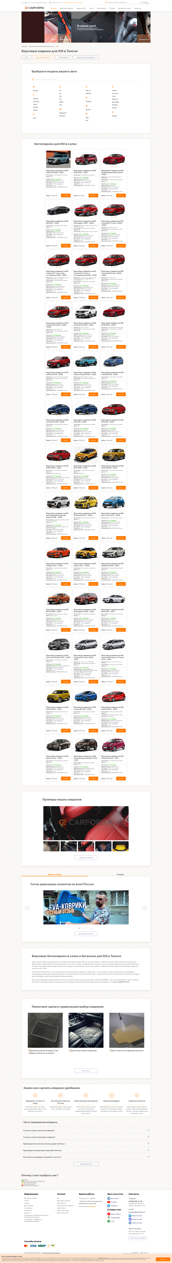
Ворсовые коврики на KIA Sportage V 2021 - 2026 (85, 222)
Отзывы (112, 8)
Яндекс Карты (116, 1214)
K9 (60, 99)
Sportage (115, 102)
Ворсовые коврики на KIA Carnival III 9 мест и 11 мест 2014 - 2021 (112, 657)
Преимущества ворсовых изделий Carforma (42, 1150)
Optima (88, 93)
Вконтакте (115, 1198)
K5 (60, 93)
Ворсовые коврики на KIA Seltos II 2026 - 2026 (57, 171)
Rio (87, 120)
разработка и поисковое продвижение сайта (131, 1253)
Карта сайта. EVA (62, 1213)
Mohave (62, 116)
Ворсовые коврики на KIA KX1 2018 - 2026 (85, 467)
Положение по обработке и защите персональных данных (36, 1216)
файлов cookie (103, 1258)
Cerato (35, 107)
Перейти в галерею (86, 857)
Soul (114, 96)
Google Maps (115, 1217)
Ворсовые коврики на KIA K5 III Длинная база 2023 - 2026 (112, 172)
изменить (60, 184)
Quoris (88, 109)
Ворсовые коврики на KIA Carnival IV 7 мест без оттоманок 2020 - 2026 (57, 273)
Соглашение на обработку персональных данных (33, 1220)
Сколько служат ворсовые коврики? (39, 1137)
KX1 (60, 105)
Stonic (114, 108)
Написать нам (137, 1215)
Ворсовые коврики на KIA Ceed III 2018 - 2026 (112, 373)
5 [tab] (90, 928)
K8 (60, 96)
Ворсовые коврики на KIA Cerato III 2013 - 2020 (85, 708)
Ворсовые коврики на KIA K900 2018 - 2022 (57, 467)
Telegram (114, 1205)
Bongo (35, 90)
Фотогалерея (101, 8)
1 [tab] (79, 928)
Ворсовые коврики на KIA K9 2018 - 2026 (112, 421)
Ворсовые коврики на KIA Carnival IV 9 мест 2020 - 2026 (57, 325)
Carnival (36, 101)
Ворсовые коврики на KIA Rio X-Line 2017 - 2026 (112, 514)
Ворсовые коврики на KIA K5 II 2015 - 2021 (112, 610)
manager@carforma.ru (137, 1212)
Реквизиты (28, 1210)
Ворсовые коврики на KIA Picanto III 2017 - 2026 (85, 514)
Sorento (115, 93)
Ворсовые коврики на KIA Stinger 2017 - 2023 (57, 564)
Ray (87, 118)
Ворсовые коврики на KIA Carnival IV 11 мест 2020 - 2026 (112, 223)
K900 (61, 102)
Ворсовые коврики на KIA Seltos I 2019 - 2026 (57, 373)
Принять (163, 1259)
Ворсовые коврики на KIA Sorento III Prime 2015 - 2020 (58, 656)
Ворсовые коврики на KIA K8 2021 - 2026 (57, 222)
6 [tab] (93, 928)
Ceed (35, 104)
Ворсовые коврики (66, 8)
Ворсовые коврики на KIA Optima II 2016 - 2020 (112, 564)
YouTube (114, 1202)
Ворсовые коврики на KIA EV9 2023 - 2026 (85, 171)
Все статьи (86, 1071)
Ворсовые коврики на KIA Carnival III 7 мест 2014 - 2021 (85, 657)
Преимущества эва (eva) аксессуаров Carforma (44, 1144)
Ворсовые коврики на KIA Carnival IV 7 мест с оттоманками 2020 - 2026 (85, 273)
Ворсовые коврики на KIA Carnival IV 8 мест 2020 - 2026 (112, 273)
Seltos (114, 90)
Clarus (35, 110)
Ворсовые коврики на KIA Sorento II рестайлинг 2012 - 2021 (86, 758)
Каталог (54, 8)
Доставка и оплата (124, 8)
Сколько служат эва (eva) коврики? (39, 1130)
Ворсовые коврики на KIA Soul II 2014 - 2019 (57, 708)
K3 (60, 90)
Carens (35, 99)
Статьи (91, 8)
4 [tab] (87, 928)
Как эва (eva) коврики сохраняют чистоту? (42, 1157)
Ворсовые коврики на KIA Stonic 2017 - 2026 (85, 564)
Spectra (115, 99)
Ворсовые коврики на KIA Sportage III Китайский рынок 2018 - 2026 (57, 515)
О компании (28, 1208)
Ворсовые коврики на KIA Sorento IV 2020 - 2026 (85, 324)
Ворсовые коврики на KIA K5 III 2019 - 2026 (112, 324)
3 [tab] (85, 928)
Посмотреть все (86, 1164)
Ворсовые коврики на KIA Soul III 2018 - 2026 (112, 467)
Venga (114, 116)
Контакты (137, 8)
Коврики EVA (81, 8)
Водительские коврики (65, 1205)
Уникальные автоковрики (51, 1253)
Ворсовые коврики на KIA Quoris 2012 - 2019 (57, 757)
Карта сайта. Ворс (63, 1210)
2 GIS (112, 1221)
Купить (66, 195)
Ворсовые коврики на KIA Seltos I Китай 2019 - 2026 (85, 373)
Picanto (88, 101)
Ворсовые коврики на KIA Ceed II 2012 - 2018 (112, 708)
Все (58, 1198)
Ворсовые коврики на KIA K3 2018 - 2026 (85, 421)
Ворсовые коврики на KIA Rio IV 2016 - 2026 (57, 610)
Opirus (88, 90)
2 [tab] (82, 928)
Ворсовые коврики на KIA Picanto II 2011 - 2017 (112, 757)
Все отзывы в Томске (86, 934)
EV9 (34, 118)
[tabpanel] (86, 907)
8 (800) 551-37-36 (57, 2)
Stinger (115, 105)
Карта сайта (61, 1208)
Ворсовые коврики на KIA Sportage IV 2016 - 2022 (85, 610)
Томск (26, 2)
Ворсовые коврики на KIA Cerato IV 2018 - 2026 (57, 421)
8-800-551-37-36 (123, 982)
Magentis (63, 113)
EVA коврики (61, 1203)
